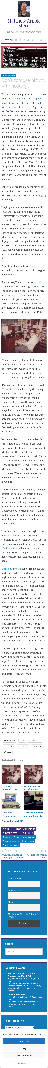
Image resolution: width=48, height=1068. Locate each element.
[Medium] (40, 37)
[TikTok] (28, 37)
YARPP (19, 821)
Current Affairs (12, 833)
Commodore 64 (12, 841)
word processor (9, 107)
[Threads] (20, 37)
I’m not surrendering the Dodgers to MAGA (12, 854)
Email (11, 902)
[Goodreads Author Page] (36, 37)
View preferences (24, 1055)
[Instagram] (24, 37)
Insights (29, 833)
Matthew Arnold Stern (24, 23)
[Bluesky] (16, 37)
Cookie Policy (22, 1063)
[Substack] (11, 43)
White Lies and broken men (36, 854)
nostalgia (29, 841)
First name (15, 878)
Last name (14, 890)
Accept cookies (24, 1041)
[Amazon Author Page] (32, 37)
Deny (24, 1048)
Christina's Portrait (25, 829)
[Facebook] (11, 37)
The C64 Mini (37, 286)
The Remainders (12, 845)
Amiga (7, 829)
